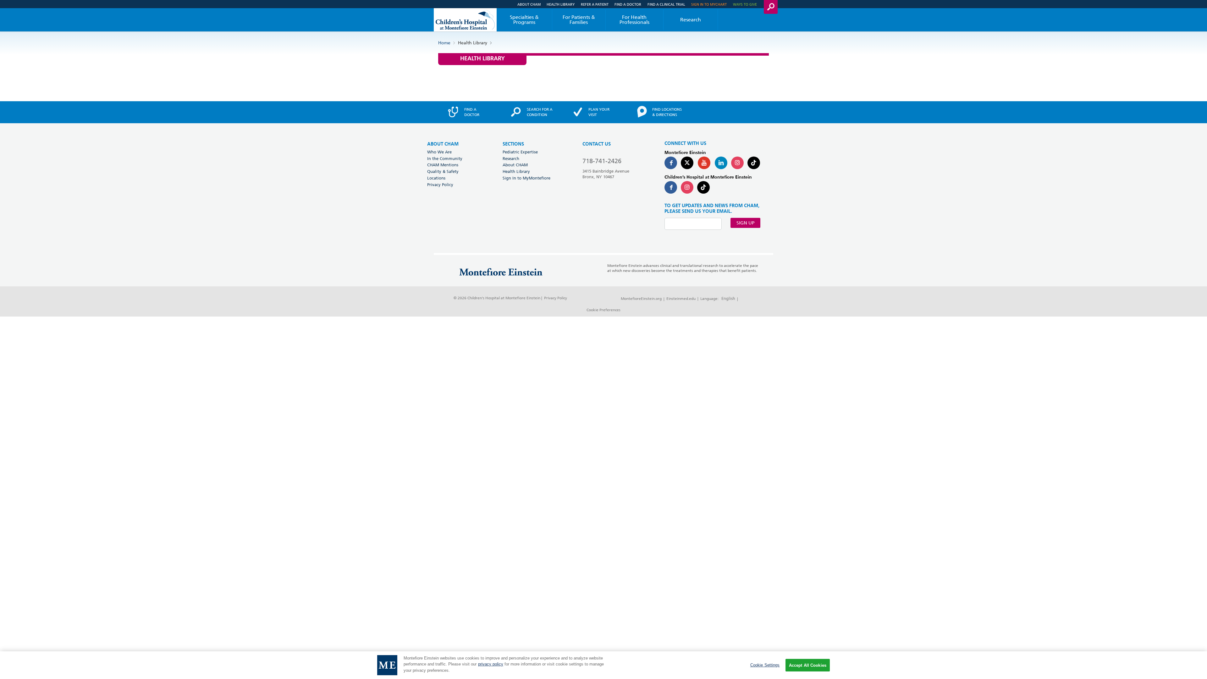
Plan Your (598, 112)
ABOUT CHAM (443, 144)
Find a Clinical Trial (666, 4)
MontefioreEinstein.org (641, 298)
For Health (634, 19)
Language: (709, 298)
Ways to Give (745, 4)
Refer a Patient (595, 4)
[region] (603, 665)
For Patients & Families (579, 19)
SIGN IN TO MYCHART (709, 4)
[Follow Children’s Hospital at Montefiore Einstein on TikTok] (703, 187)
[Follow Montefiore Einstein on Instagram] (737, 163)
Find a (471, 112)
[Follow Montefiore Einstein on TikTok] (753, 163)
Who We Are (439, 151)
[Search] (771, 7)
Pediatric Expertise (520, 151)
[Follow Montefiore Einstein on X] (687, 163)
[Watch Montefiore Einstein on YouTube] (704, 163)
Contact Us (596, 144)
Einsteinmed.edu (681, 298)
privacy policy (490, 664)
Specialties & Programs (524, 19)
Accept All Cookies (807, 665)
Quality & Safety (443, 171)
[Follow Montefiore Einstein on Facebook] (670, 163)
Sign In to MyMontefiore (526, 177)
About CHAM (529, 4)
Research (690, 20)
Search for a (540, 112)
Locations (436, 177)
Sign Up (745, 223)
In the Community (444, 158)
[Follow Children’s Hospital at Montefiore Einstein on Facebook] (670, 187)
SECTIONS (513, 144)
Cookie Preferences (603, 309)
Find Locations (667, 112)
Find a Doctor (628, 4)
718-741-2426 (601, 161)
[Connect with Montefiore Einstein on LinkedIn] (721, 163)
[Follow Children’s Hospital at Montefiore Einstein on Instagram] (687, 187)
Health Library (561, 4)
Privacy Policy (440, 184)
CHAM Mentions (442, 164)
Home (444, 43)
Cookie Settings (765, 665)
